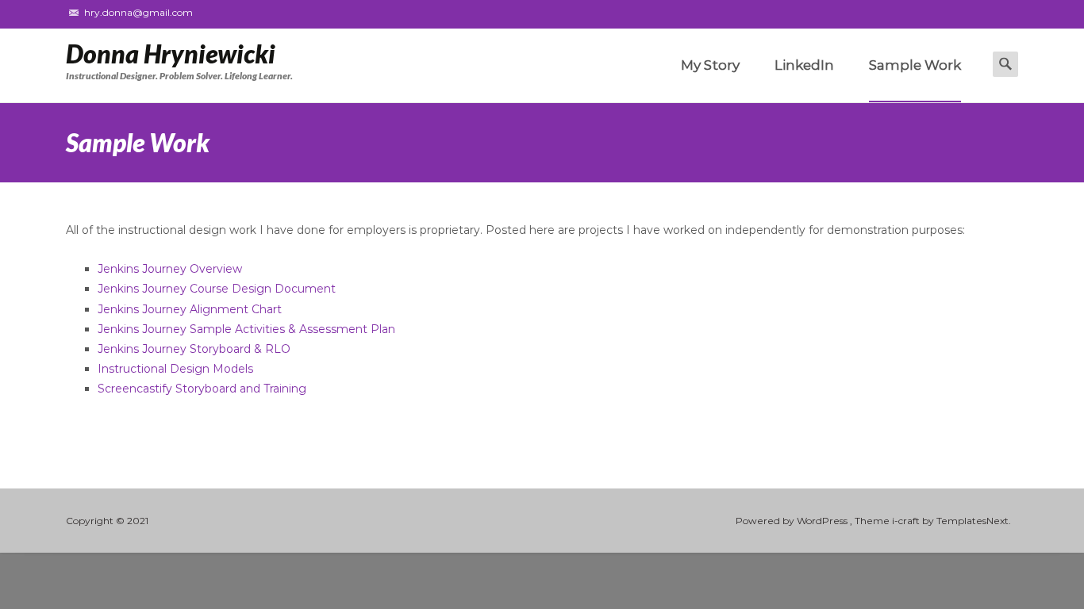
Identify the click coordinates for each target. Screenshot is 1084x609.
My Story (710, 65)
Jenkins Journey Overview (170, 269)
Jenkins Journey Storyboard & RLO (194, 349)
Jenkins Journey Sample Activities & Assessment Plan (246, 329)
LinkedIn (804, 65)
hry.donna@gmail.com (138, 12)
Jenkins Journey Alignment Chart (190, 309)
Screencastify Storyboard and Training (202, 388)
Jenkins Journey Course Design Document (217, 289)
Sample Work (915, 65)
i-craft (907, 521)
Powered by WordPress (793, 521)
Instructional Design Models (175, 369)
